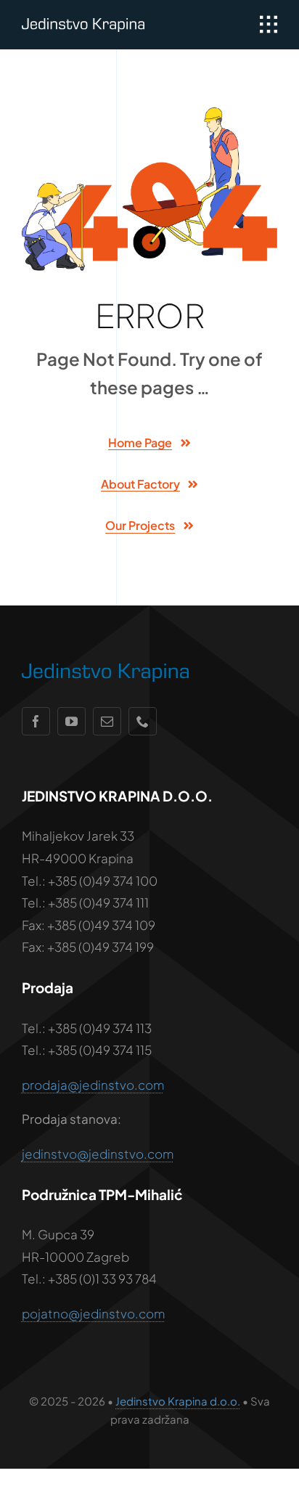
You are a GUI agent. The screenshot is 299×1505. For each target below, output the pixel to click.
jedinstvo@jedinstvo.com (97, 1154)
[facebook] (36, 721)
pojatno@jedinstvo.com (93, 1313)
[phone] (142, 721)
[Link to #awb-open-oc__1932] (268, 24)
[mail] (107, 721)
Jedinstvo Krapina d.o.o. (177, 1401)
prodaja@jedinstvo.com (93, 1085)
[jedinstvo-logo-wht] (83, 24)
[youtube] (71, 721)
